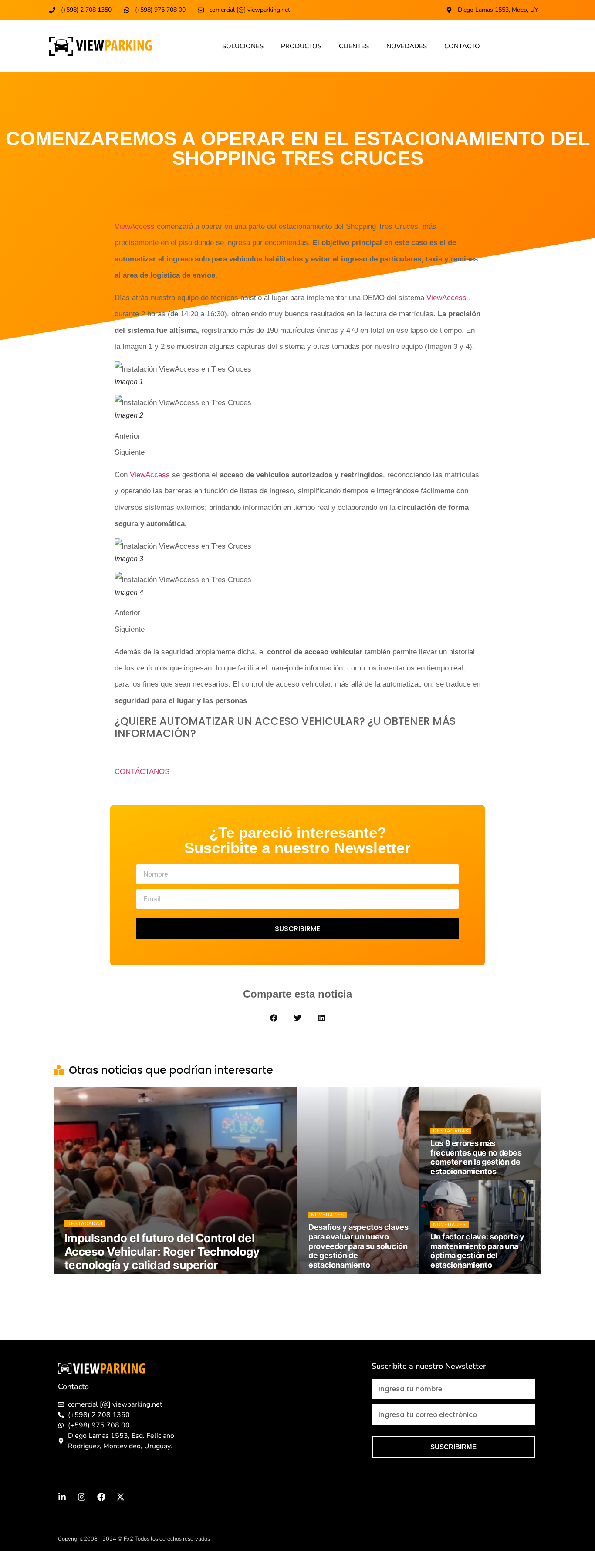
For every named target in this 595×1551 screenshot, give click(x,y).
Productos (301, 46)
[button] (274, 1018)
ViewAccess (135, 226)
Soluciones (243, 46)
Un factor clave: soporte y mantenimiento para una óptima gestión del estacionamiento (477, 1251)
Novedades (406, 46)
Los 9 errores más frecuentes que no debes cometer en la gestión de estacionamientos (476, 1157)
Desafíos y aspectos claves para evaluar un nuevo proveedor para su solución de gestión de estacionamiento (358, 1246)
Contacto (462, 46)
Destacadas (85, 1223)
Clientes (354, 46)
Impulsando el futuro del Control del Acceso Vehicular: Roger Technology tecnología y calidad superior (161, 1251)
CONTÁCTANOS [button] (142, 771)
